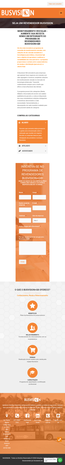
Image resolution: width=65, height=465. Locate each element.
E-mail (35, 203)
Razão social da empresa (24, 204)
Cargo (35, 192)
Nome (21, 192)
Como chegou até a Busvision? (30, 226)
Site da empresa (37, 216)
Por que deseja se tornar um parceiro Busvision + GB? (31, 238)
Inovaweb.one (38, 461)
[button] (59, 439)
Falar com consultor (55, 4)
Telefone (22, 216)
